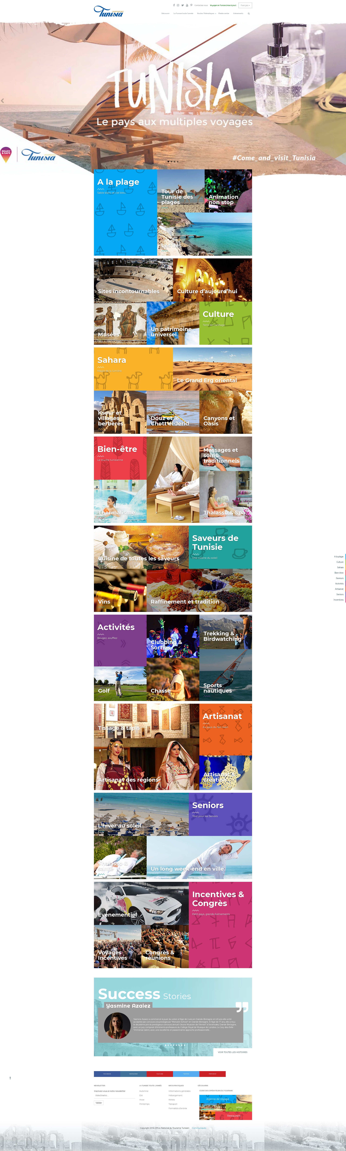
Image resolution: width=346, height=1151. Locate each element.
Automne (143, 1091)
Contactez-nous (201, 5)
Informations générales (179, 1091)
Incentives (338, 600)
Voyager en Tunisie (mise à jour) (223, 5)
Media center (223, 13)
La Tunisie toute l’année (183, 13)
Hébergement (175, 1095)
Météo (172, 1100)
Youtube (159, 1074)
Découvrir (165, 13)
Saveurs (339, 578)
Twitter (186, 1074)
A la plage (338, 556)
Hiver (141, 1100)
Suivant (342, 100)
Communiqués (199, 1128)
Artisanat (339, 589)
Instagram (133, 1074)
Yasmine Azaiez (128, 1006)
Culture (340, 562)
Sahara (340, 567)
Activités (339, 583)
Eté (141, 1095)
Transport (173, 1104)
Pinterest (212, 1074)
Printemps (144, 1104)
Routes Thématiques (205, 13)
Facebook (107, 1074)
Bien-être (339, 573)
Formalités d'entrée (178, 1108)
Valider (99, 1103)
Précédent (3, 100)
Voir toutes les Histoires (232, 1052)
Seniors (340, 594)
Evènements (238, 13)
